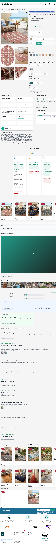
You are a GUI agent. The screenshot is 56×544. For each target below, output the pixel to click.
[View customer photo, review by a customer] (4, 285)
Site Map (15, 536)
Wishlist (52, 4)
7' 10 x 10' (40, 83)
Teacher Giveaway (17, 542)
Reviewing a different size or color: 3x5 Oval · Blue (8, 395)
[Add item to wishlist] (12, 203)
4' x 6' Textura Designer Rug (5, 484)
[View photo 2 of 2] (5, 352)
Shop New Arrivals (28, 0)
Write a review (39, 16)
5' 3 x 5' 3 (31, 87)
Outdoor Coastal (18, 9)
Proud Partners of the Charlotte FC (19, 532)
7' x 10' (48, 62)
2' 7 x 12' (39, 78)
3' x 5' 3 (35, 62)
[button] (26, 12)
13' (40, 92)
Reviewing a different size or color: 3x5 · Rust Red (7, 439)
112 (37, 444)
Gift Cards (15, 533)
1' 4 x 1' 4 (31, 69)
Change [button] (35, 50)
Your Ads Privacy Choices (5, 539)
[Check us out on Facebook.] (42, 534)
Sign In (47, 4)
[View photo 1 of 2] (2, 352)
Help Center (29, 535)
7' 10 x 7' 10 (37, 87)
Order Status (53, 0)
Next (39, 444)
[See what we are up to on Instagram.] (43, 534)
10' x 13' (36, 64)
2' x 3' (31, 62)
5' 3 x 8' (44, 62)
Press (28, 540)
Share (38, 46)
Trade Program (16, 540)
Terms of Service (45, 513)
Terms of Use (3, 537)
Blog (15, 534)
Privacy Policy (39, 513)
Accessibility (29, 539)
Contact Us (29, 532)
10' (37, 92)
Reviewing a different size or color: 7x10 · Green (7, 405)
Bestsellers (15, 539)
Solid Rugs (12, 9)
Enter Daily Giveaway (17, 541)
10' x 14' (40, 64)
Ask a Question (32, 46)
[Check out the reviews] (45, 539)
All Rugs (9, 9)
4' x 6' (39, 62)
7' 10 (34, 92)
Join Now (53, 509)
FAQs (28, 534)
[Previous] (2, 211)
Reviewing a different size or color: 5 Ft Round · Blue (8, 350)
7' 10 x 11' (52, 62)
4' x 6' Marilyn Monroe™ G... (32, 217)
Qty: (31, 43)
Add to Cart (39, 43)
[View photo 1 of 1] (2, 407)
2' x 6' (31, 78)
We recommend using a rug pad (40, 36)
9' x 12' (31, 64)
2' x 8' (35, 78)
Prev (29, 444)
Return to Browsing (4, 9)
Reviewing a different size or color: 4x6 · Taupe (8, 323)
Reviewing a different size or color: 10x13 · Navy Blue (8, 385)
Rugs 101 (29, 536)
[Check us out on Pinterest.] (47, 534)
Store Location (16, 535)
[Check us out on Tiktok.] (45, 534)
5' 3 (30, 92)
